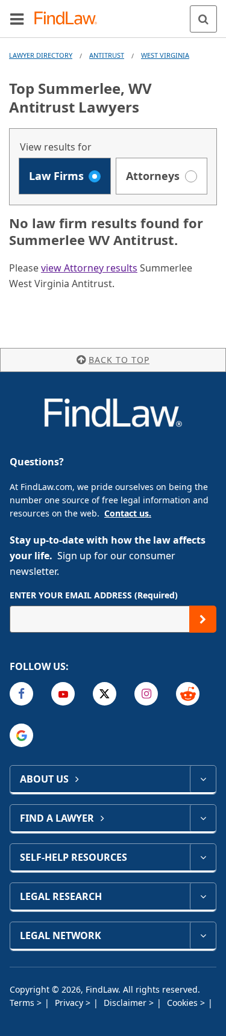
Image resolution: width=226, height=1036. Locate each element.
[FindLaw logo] (69, 19)
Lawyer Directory (40, 55)
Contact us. (127, 513)
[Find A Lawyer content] (203, 818)
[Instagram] (146, 694)
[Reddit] (187, 694)
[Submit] (202, 619)
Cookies (183, 1002)
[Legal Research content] (203, 896)
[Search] (203, 19)
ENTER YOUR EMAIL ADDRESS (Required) (94, 595)
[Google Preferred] (21, 735)
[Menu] (17, 19)
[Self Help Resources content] (203, 857)
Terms (23, 1002)
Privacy (70, 1002)
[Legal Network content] (203, 935)
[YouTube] (63, 694)
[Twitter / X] (104, 694)
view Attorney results (89, 268)
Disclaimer (126, 1002)
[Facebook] (21, 694)
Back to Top (119, 359)
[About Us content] (203, 779)
